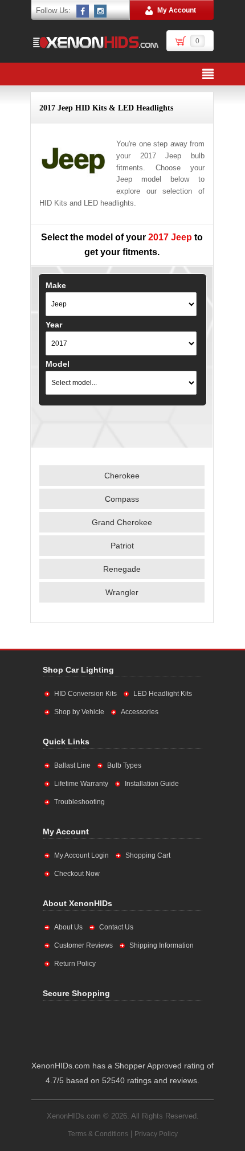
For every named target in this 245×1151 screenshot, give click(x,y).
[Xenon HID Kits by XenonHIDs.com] (95, 42)
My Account (176, 10)
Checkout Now (77, 874)
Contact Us (116, 927)
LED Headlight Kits (162, 694)
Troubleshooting (79, 802)
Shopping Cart (147, 855)
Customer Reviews (83, 945)
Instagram (101, 11)
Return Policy (75, 964)
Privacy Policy (156, 1134)
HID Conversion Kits (85, 694)
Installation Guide (152, 784)
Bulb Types (124, 765)
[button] (157, 1027)
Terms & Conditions (98, 1134)
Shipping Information (161, 945)
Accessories (139, 712)
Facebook (83, 11)
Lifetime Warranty (81, 784)
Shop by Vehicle (79, 712)
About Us (68, 927)
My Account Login (81, 855)
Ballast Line (72, 765)
